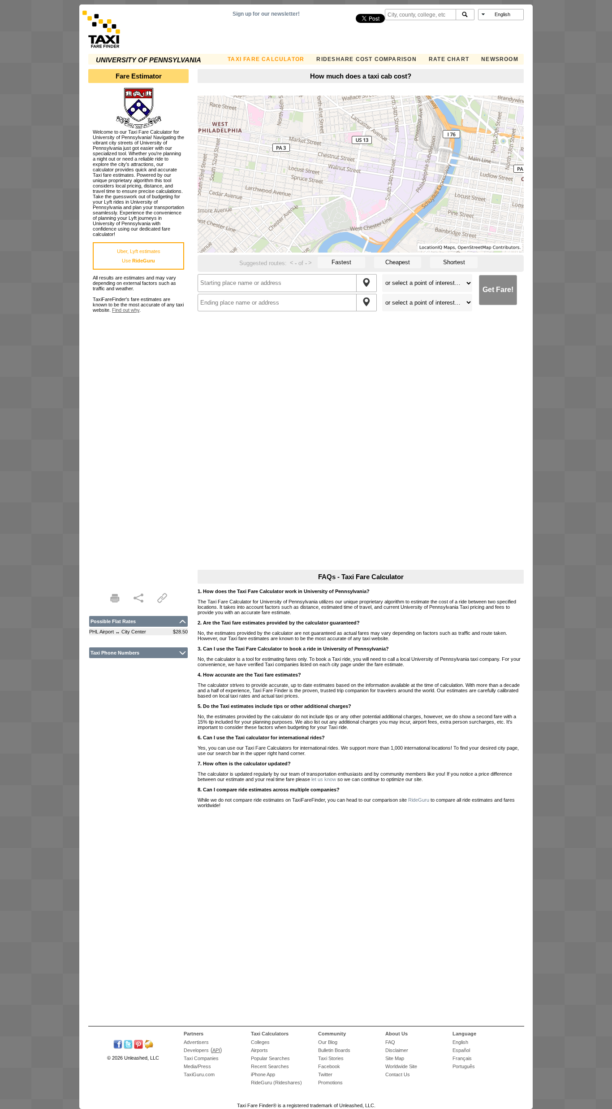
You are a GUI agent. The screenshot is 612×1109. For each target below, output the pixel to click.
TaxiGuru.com (199, 1074)
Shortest (454, 262)
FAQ (390, 1042)
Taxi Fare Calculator (266, 59)
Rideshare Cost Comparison (366, 59)
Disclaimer (396, 1050)
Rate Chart (449, 59)
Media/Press (197, 1066)
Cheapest (397, 262)
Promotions (330, 1082)
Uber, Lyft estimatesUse (138, 256)
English (460, 1042)
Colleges (260, 1042)
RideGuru (418, 800)
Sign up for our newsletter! (266, 14)
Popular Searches (270, 1058)
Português (464, 1066)
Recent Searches (270, 1066)
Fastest (341, 262)
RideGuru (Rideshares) (276, 1082)
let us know (323, 779)
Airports (259, 1050)
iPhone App (263, 1074)
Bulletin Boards (334, 1050)
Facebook (329, 1066)
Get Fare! (498, 289)
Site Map (394, 1058)
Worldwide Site (401, 1066)
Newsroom (499, 59)
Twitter (325, 1074)
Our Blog (327, 1042)
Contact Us (397, 1074)
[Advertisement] (138, 447)
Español (461, 1050)
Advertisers (196, 1042)
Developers (196, 1050)
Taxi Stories (331, 1058)
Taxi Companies (201, 1058)
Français (462, 1058)
